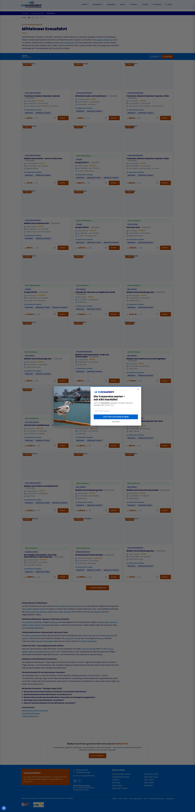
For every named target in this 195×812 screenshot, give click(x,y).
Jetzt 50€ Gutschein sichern (116, 417)
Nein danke (116, 421)
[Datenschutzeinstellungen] (4, 808)
